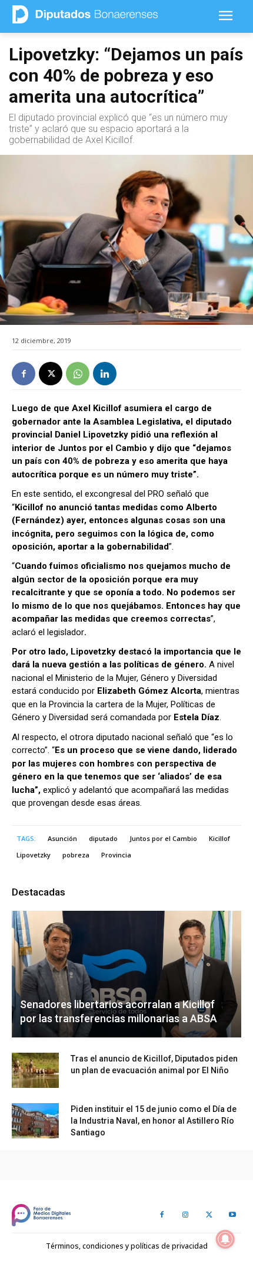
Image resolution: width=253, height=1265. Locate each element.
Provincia (116, 854)
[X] (50, 373)
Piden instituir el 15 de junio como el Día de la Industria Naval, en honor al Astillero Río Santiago (154, 1120)
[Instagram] (185, 1215)
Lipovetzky (33, 854)
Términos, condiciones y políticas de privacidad (127, 1246)
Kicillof (219, 838)
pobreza (75, 854)
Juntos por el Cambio (163, 838)
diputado (103, 838)
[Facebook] (23, 373)
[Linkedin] (104, 373)
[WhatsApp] (77, 373)
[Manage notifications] (225, 1239)
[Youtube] (232, 1215)
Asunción (62, 838)
